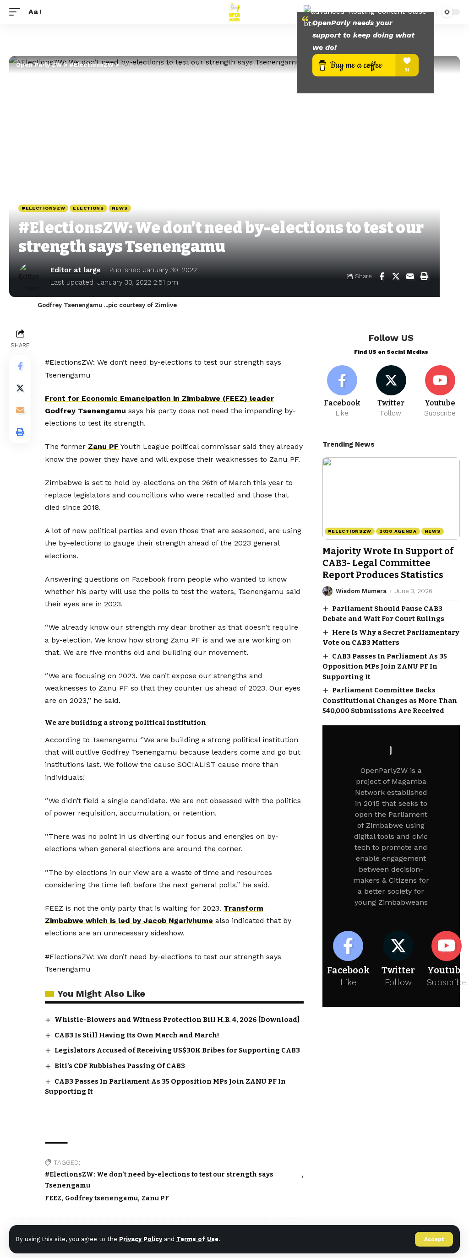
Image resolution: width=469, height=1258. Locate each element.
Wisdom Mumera (361, 591)
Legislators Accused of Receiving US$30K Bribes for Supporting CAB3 (177, 1050)
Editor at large (75, 270)
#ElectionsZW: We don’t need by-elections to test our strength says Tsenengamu (159, 1180)
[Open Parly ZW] (234, 12)
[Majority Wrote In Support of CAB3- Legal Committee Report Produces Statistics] (391, 498)
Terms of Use (197, 1239)
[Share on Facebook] (381, 276)
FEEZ (53, 1198)
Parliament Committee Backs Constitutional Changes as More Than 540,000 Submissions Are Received (389, 700)
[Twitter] (391, 391)
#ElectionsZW (43, 208)
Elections (88, 208)
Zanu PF (103, 446)
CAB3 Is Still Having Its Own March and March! (137, 1035)
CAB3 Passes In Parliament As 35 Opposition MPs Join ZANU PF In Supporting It (384, 666)
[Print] (424, 276)
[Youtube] (440, 391)
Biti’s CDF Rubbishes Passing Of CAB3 (120, 1066)
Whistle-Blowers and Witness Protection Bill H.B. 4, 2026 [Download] (177, 1019)
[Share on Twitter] (395, 276)
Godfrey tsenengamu (101, 1198)
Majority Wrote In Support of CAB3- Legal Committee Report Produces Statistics (387, 562)
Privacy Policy (140, 1239)
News (120, 208)
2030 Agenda (398, 531)
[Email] (410, 276)
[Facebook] (342, 391)
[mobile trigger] (17, 11)
